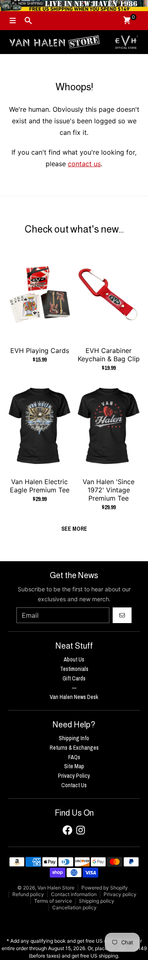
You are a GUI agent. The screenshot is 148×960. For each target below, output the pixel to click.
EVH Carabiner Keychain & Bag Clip (109, 354)
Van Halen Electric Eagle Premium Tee (39, 486)
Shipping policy (96, 901)
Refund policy (28, 894)
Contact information (74, 894)
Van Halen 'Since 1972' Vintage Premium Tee (108, 490)
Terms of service (53, 901)
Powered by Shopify (104, 888)
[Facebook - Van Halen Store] (67, 830)
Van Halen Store (55, 888)
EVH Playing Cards (39, 350)
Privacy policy (120, 894)
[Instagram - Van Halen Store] (81, 830)
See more (74, 528)
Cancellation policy (74, 907)
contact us (84, 164)
